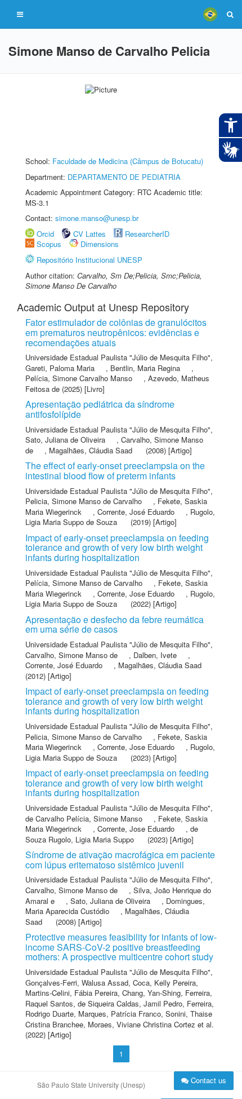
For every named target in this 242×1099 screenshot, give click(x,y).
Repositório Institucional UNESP (89, 259)
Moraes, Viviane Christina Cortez (141, 1024)
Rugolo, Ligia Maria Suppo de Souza (120, 517)
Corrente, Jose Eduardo (135, 593)
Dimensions (99, 244)
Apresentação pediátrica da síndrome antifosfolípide (99, 409)
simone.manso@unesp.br (96, 218)
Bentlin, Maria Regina (145, 368)
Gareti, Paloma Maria (60, 368)
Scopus (49, 244)
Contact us (207, 1080)
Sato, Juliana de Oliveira (65, 439)
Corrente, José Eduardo (135, 511)
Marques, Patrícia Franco (119, 1013)
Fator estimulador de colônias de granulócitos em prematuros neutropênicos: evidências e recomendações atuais (116, 332)
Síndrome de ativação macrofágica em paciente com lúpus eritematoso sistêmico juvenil (120, 859)
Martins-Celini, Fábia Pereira (71, 992)
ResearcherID (147, 233)
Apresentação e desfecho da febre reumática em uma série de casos (114, 624)
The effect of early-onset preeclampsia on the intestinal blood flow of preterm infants (115, 470)
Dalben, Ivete (155, 655)
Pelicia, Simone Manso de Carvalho (83, 501)
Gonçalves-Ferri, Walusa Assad (76, 982)
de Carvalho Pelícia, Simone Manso (83, 818)
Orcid (45, 233)
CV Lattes (89, 233)
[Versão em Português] (209, 14)
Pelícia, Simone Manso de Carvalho (83, 582)
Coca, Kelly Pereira (164, 982)
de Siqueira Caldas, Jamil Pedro (130, 1003)
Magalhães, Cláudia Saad (90, 450)
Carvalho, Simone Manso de (71, 655)
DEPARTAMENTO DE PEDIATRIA (124, 176)
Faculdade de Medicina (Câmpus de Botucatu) (127, 161)
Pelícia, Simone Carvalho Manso (78, 378)
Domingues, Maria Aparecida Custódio (115, 906)
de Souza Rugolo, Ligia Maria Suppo (111, 834)
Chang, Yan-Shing (151, 992)
